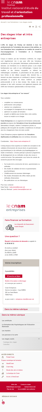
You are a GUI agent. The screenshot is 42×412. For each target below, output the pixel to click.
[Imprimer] (30, 27)
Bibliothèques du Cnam (13, 387)
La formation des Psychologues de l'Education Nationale (18, 325)
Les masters (6, 331)
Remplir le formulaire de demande (16, 241)
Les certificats (7, 321)
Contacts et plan (26, 384)
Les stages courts (26, 22)
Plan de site (10, 389)
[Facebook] (2, 400)
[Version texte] (33, 27)
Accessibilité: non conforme (26, 389)
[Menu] (3, 2)
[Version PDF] (36, 27)
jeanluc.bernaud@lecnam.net (22, 189)
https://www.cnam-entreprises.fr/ (20, 141)
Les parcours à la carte (10, 335)
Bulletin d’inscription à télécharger (15, 281)
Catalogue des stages (10, 342)
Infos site (14, 384)
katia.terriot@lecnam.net (17, 187)
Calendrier (6, 344)
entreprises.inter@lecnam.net (25, 299)
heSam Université (30, 387)
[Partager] (39, 27)
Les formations (13, 22)
